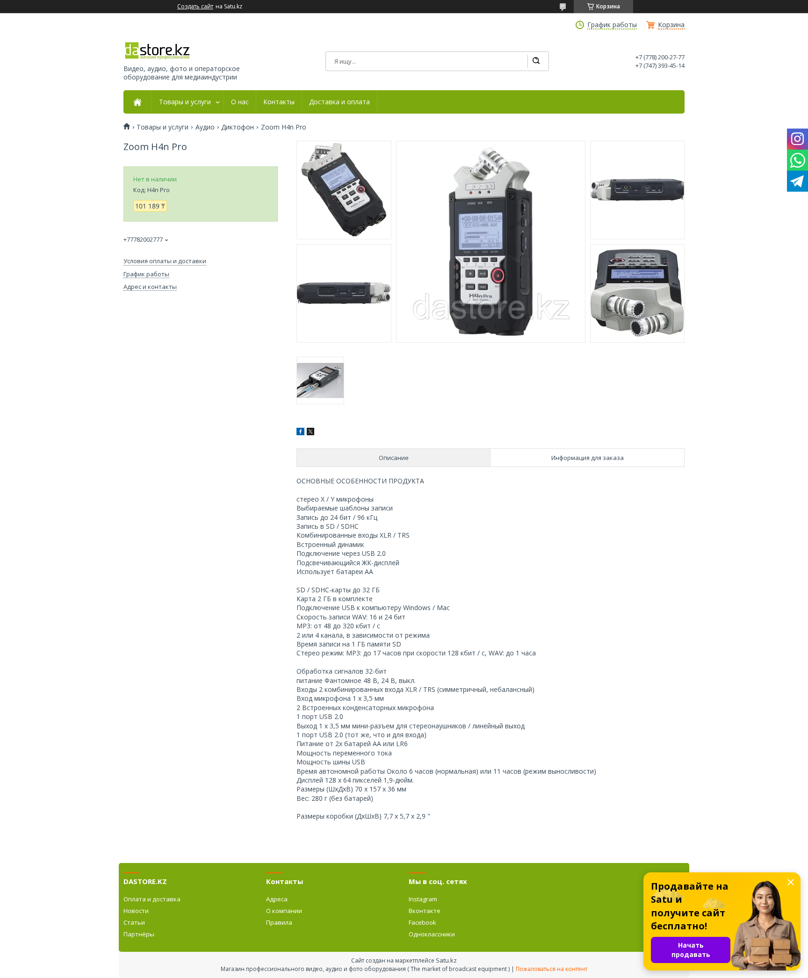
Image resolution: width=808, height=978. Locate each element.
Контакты (279, 102)
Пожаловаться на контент (551, 969)
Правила (279, 922)
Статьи (134, 922)
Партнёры (138, 934)
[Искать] (535, 61)
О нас (240, 102)
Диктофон (237, 127)
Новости (136, 910)
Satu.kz (446, 960)
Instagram (423, 899)
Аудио (205, 127)
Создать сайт (195, 6)
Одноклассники (432, 934)
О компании (284, 910)
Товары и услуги (185, 102)
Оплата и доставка (151, 899)
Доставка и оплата (339, 102)
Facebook (422, 922)
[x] (310, 432)
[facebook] (300, 432)
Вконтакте (424, 910)
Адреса (277, 899)
